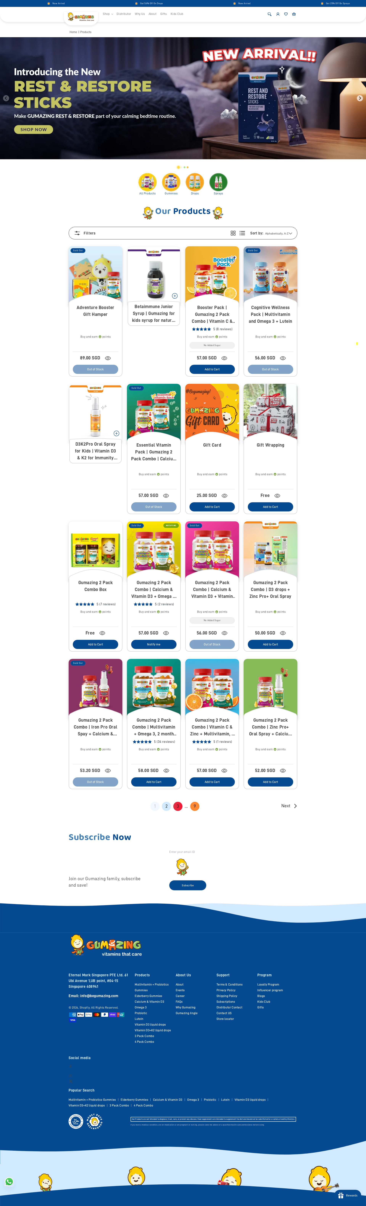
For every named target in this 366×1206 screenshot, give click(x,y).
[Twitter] (71, 1081)
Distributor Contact (229, 1007)
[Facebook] (70, 1066)
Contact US (224, 1013)
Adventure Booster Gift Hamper (95, 311)
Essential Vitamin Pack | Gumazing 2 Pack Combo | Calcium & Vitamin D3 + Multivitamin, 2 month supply (154, 452)
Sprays (218, 193)
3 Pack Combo (144, 1036)
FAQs (179, 1001)
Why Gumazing (186, 1007)
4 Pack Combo (144, 1041)
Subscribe (188, 885)
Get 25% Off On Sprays (293, 3)
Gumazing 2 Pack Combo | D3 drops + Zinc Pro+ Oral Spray (270, 589)
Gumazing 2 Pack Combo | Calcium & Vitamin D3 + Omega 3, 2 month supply (154, 589)
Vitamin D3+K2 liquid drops (153, 1030)
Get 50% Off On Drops (106, 3)
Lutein (139, 1018)
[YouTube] (70, 1076)
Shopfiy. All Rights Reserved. (99, 1007)
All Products (147, 193)
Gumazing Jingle (187, 1013)
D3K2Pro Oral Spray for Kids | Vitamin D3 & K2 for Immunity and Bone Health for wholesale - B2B (95, 451)
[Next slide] (360, 98)
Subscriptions (226, 1001)
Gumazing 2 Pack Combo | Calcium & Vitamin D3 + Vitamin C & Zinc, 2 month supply (212, 589)
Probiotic (141, 1013)
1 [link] (155, 806)
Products (85, 32)
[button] (108, 14)
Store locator (225, 1018)
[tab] (178, 167)
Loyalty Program (268, 984)
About (180, 984)
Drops (195, 193)
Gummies (171, 193)
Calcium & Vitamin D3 (149, 1001)
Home (73, 32)
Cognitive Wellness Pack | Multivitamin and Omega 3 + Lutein (270, 314)
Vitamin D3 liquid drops (150, 1024)
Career (180, 995)
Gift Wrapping (270, 445)
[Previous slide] (6, 98)
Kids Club (263, 1001)
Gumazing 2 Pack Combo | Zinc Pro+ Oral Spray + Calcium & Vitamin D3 (270, 727)
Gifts (260, 1007)
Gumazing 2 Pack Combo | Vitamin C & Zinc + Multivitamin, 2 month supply (212, 727)
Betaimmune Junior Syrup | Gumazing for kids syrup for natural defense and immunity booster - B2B (154, 313)
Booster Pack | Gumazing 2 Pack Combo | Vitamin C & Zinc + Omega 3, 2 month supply (212, 314)
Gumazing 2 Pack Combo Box (95, 586)
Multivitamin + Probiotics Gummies (92, 1099)
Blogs (261, 995)
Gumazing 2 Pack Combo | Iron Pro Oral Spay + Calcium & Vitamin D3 (95, 727)
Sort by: (256, 233)
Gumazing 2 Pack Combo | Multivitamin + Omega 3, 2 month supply (153, 727)
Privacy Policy (226, 990)
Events (180, 990)
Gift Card (212, 445)
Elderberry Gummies (148, 995)
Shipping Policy (227, 995)
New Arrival (14, 3)
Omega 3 (141, 1007)
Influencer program (270, 990)
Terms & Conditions (230, 984)
